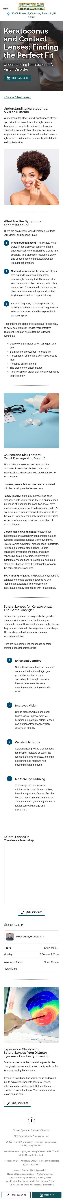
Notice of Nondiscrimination (20, 1174)
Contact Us (27, 1170)
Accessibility (42, 1170)
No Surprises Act (45, 1174)
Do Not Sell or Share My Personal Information (31, 1184)
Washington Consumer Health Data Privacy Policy (30, 1181)
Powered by (21, 1161)
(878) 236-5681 (35, 1145)
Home (16, 1170)
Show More (50, 948)
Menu (6, 9)
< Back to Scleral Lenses (17, 97)
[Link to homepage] (31, 6)
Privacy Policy (44, 1177)
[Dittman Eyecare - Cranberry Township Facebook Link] (31, 1120)
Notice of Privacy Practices (22, 1177)
